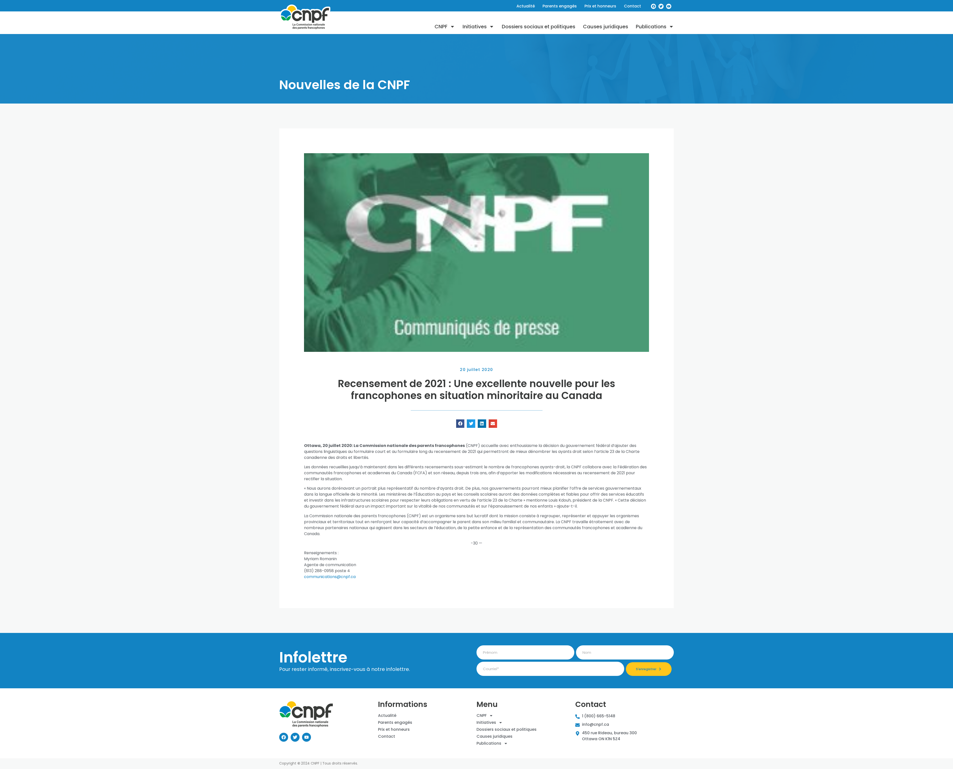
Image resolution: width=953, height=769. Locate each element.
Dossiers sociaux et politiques (538, 26)
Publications (651, 26)
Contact (632, 6)
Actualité (525, 6)
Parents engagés (560, 6)
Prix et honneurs (600, 6)
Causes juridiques (605, 26)
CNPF (441, 26)
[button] (460, 423)
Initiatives (475, 26)
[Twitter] (661, 6)
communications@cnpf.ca (330, 577)
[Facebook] (653, 6)
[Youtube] (668, 6)
